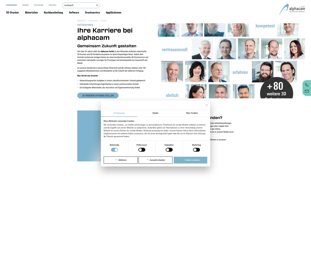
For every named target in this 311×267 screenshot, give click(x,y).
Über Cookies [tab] (192, 113)
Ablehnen (122, 160)
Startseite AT (81, 21)
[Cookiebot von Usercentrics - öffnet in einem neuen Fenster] (196, 105)
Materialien (31, 12)
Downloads (38, 5)
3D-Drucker (12, 12)
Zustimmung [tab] (119, 113)
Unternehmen (11, 5)
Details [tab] (156, 113)
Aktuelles (52, 5)
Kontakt (25, 5)
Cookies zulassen (192, 160)
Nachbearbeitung (53, 12)
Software (74, 12)
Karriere (103, 21)
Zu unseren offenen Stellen (98, 95)
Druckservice (92, 12)
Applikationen (113, 12)
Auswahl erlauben (157, 160)
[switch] (141, 150)
